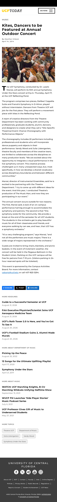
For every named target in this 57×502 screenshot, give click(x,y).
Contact (22, 479)
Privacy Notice (20, 483)
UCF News (44, 487)
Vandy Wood (29, 436)
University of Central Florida (28, 465)
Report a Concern (14, 487)
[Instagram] (40, 472)
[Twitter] (22, 472)
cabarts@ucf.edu (10, 272)
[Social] (28, 472)
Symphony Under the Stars (15, 442)
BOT (15, 479)
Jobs (37, 479)
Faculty (30, 479)
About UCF (7, 479)
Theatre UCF (9, 430)
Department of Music (28, 430)
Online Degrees (47, 479)
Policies (9, 483)
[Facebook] (16, 472)
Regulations (45, 483)
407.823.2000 (46, 494)
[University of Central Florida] (20, 3)
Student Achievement (30, 487)
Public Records (33, 483)
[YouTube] (34, 472)
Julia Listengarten (11, 436)
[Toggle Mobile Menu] (54, 3)
